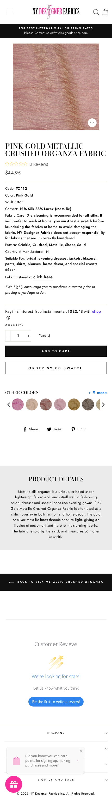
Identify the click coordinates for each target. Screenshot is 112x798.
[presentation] (9, 404)
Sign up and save (56, 780)
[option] (56, 31)
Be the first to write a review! (56, 701)
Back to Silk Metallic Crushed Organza (59, 582)
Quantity (14, 325)
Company (56, 733)
